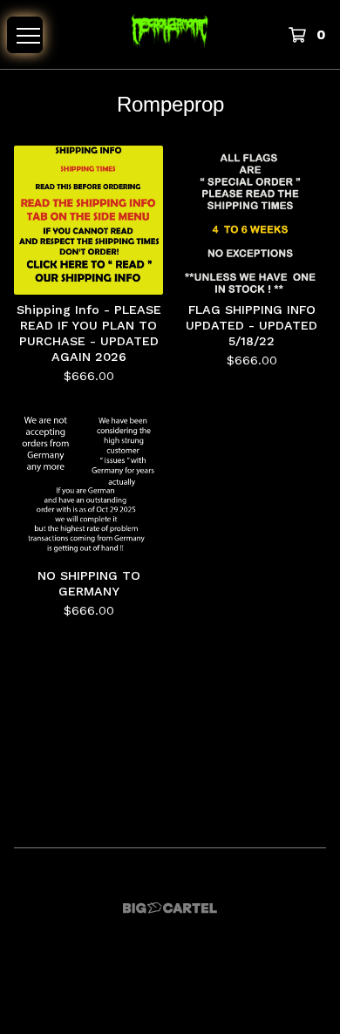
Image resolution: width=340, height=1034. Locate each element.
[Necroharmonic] (169, 34)
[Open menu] (25, 35)
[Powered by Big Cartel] (170, 908)
